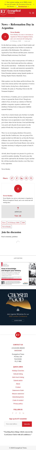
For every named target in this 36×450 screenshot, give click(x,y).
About (18, 384)
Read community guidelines (9, 237)
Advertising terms (18, 397)
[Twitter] (16, 413)
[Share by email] (26, 178)
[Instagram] (19, 413)
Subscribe (27, 424)
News (4, 223)
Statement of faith (18, 390)
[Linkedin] (23, 413)
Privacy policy (18, 403)
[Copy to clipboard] (31, 178)
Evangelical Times (20, 448)
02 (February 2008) (13, 223)
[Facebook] (12, 413)
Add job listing (18, 374)
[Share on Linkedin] (21, 178)
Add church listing (18, 377)
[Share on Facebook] (17, 178)
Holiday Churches (18, 370)
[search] (30, 12)
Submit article (18, 380)
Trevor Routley (15, 32)
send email (18, 350)
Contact (18, 387)
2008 (23, 223)
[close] (33, 4)
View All (17, 215)
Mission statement (18, 394)
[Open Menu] (33, 12)
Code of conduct (18, 400)
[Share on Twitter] (12, 178)
